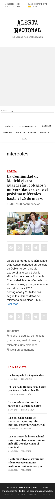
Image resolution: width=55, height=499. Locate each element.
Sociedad (46, 126)
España (7, 126)
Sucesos (32, 132)
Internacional (26, 126)
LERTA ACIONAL (27, 27)
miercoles (13, 345)
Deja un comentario (22, 349)
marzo (35, 340)
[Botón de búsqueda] (11, 110)
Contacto (46, 495)
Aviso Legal (10, 495)
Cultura (14, 330)
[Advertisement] (27, 76)
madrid (26, 340)
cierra (13, 335)
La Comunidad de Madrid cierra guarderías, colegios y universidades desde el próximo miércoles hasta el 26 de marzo (27, 187)
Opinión (42, 132)
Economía (8, 132)
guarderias (13, 340)
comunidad (37, 335)
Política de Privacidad (28, 495)
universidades (28, 345)
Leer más (12, 304)
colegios (24, 335)
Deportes (20, 132)
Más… (24, 139)
